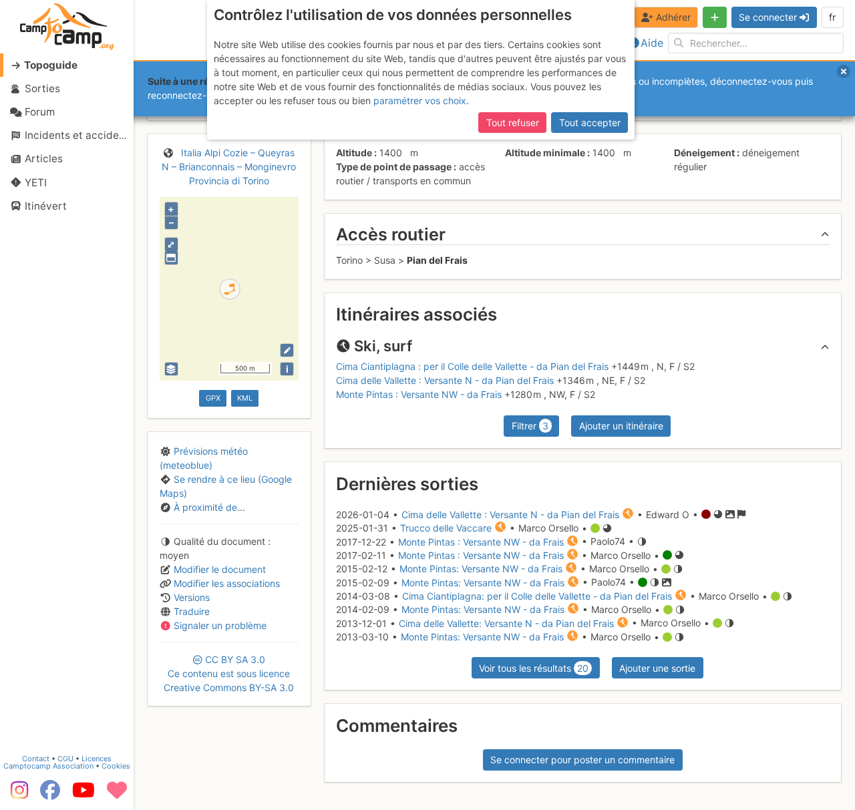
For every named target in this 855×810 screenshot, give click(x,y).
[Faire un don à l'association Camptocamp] (117, 794)
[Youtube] (83, 794)
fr (832, 17)
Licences (96, 758)
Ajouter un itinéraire (621, 425)
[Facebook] (50, 794)
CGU (65, 758)
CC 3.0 (229, 673)
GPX (213, 398)
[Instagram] (16, 794)
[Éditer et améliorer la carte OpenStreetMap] (287, 350)
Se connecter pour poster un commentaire (582, 759)
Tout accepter (590, 122)
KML (244, 398)
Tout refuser (512, 122)
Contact (35, 758)
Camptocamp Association (48, 766)
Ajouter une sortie (657, 668)
